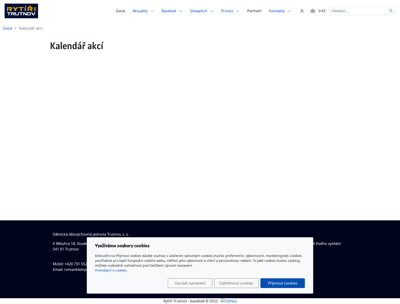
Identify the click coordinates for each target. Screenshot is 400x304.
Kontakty (277, 10)
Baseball (169, 10)
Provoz (227, 10)
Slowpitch (199, 10)
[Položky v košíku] (312, 11)
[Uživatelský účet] (302, 11)
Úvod (120, 10)
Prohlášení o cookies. (111, 270)
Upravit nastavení (190, 283)
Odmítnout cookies (236, 283)
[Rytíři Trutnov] (21, 10)
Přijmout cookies (282, 283)
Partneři (254, 10)
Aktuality (140, 10)
